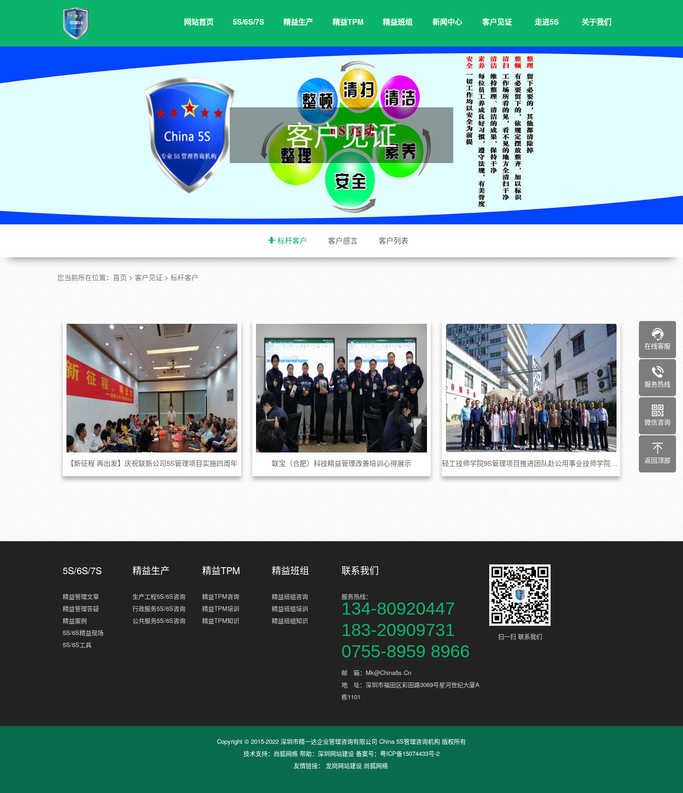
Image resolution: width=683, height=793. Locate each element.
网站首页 (199, 21)
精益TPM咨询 (220, 596)
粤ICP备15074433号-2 (410, 753)
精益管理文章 (81, 596)
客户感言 (343, 240)
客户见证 (497, 21)
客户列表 (393, 240)
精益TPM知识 (220, 620)
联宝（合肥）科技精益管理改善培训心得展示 (341, 463)
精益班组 (398, 21)
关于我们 (596, 21)
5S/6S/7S (248, 21)
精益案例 (75, 620)
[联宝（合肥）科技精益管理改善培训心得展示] (341, 388)
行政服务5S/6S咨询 (158, 608)
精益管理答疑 (81, 608)
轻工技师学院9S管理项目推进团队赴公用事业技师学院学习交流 (531, 463)
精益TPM (348, 21)
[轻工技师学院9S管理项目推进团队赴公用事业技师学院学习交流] (531, 388)
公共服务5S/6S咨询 (158, 620)
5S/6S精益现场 (83, 632)
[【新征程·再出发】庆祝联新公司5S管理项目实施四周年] (152, 388)
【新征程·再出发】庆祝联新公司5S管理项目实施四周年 (152, 463)
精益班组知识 (290, 620)
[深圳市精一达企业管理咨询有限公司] (118, 23)
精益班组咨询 (290, 596)
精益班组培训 (290, 608)
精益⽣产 (298, 21)
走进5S (547, 21)
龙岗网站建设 (344, 765)
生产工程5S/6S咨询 (158, 596)
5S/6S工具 (77, 644)
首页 (120, 277)
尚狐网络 (286, 753)
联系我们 (360, 570)
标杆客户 (292, 240)
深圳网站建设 (336, 753)
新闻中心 (447, 21)
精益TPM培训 (220, 608)
